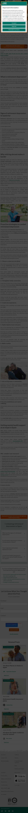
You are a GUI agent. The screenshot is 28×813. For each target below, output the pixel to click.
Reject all (14, 26)
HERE (6, 16)
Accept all (14, 23)
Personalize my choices (14, 29)
